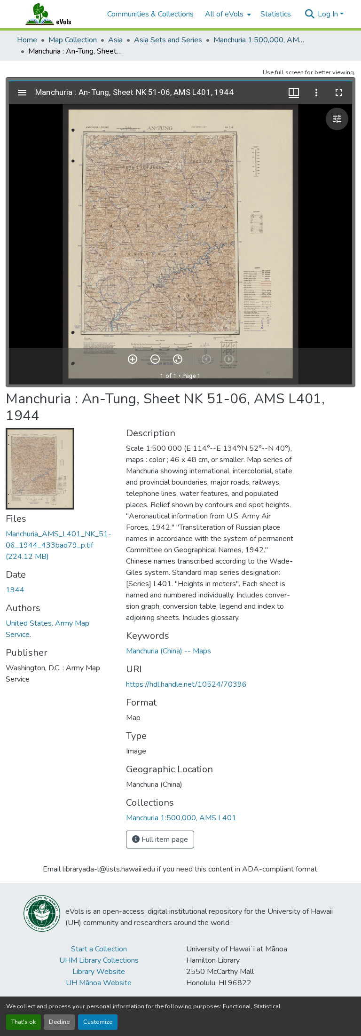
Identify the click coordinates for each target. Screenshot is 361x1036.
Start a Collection (99, 949)
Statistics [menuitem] (275, 14)
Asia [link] (115, 40)
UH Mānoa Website (99, 983)
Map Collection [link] (72, 40)
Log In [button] (329, 14)
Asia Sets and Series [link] (168, 40)
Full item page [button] (164, 839)
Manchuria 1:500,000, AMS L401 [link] (260, 40)
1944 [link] (15, 590)
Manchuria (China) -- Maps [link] (168, 651)
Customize (97, 1022)
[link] (60, 545)
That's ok (23, 1022)
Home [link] (27, 40)
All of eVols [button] (224, 14)
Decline (59, 1022)
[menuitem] (227, 14)
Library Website (98, 971)
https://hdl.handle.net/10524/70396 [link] (186, 684)
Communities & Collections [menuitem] (150, 14)
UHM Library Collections (99, 960)
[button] (57, 14)
